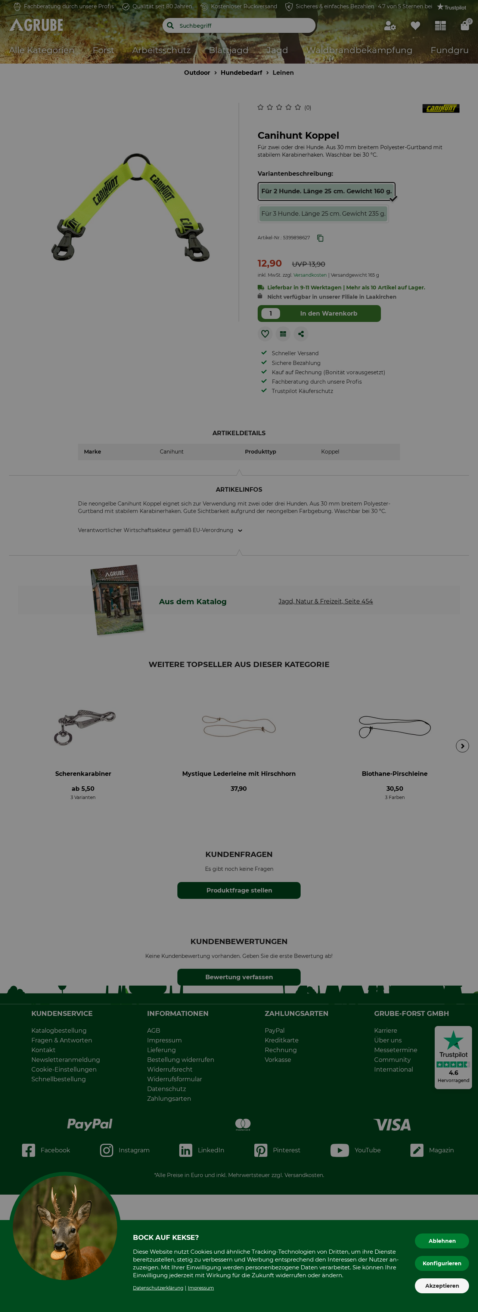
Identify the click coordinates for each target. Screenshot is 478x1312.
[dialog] (239, 656)
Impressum (201, 1288)
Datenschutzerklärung (158, 1288)
